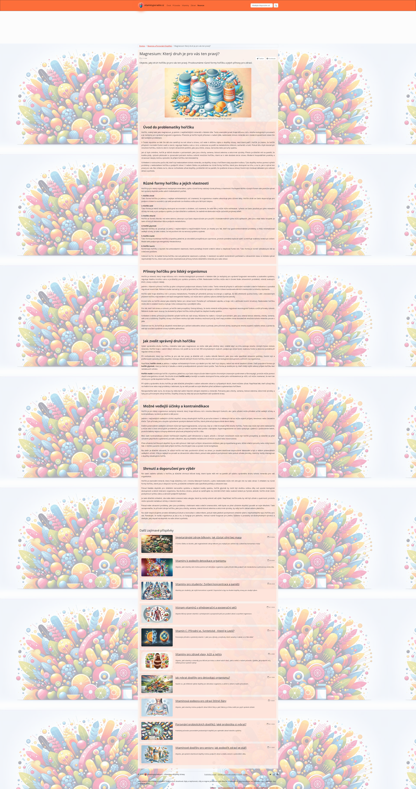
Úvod (169, 5)
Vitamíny (185, 5)
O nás (245, 774)
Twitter (261, 59)
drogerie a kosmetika (243, 788)
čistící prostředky (261, 788)
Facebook (271, 59)
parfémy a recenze (225, 788)
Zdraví (193, 5)
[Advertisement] (208, 27)
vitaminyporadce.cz (154, 5)
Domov (142, 46)
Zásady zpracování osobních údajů (230, 774)
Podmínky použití (210, 774)
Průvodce (176, 5)
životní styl (274, 788)
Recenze (200, 5)
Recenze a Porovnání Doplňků (159, 46)
